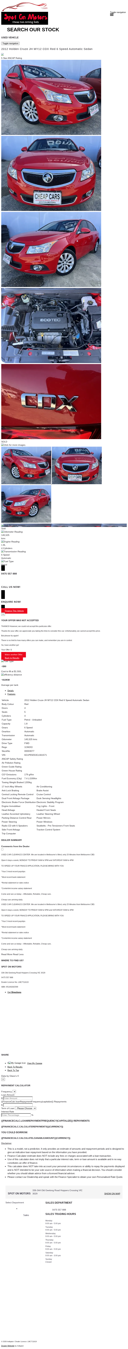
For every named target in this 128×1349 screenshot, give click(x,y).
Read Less (18, 954)
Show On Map (112, 1193)
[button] (64, 1143)
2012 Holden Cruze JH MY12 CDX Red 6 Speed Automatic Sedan (47, 49)
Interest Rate (7, 1111)
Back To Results (14, 1067)
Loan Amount (7, 1095)
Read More (6, 954)
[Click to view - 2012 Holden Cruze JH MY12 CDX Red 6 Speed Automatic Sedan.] (26, 483)
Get (14, 992)
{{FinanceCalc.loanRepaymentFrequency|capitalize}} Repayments (33, 1101)
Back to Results (12, 658)
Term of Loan (7, 1108)
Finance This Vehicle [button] (14, 611)
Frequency (6, 1091)
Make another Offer (13, 655)
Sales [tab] (26, 1215)
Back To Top (13, 1070)
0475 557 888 (59, 1209)
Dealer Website (7, 1346)
